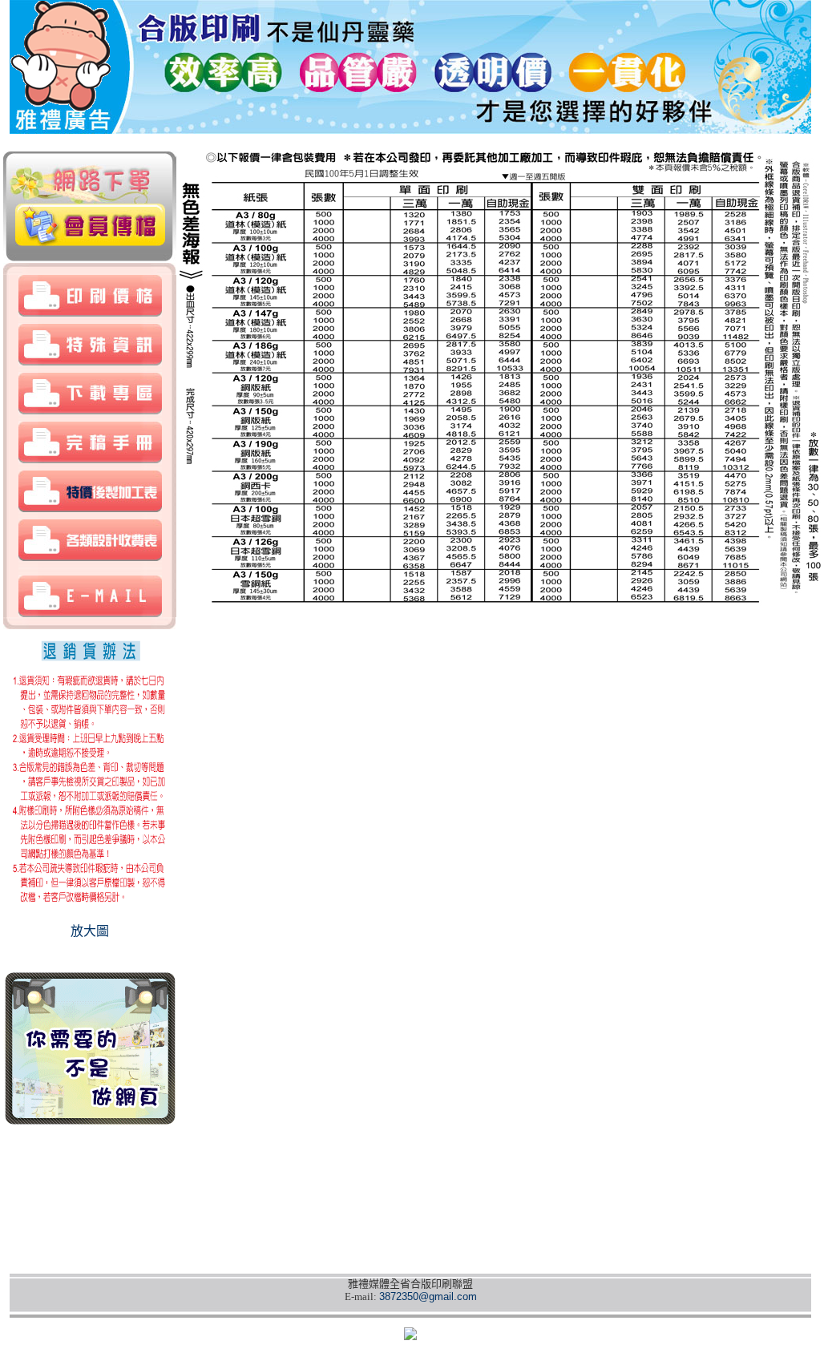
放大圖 (90, 931)
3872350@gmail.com (428, 1296)
